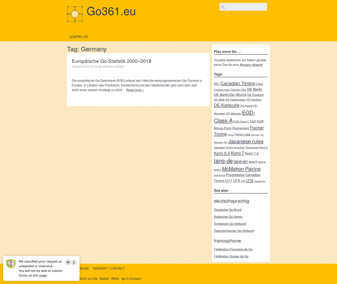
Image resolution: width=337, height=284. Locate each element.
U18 (243, 181)
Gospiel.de (78, 36)
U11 (228, 180)
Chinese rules (222, 89)
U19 (249, 180)
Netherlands (219, 175)
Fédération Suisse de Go (231, 256)
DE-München (233, 113)
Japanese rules (245, 141)
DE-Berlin (254, 89)
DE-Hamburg (254, 99)
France (230, 134)
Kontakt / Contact (109, 268)
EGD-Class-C (241, 121)
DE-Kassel (246, 105)
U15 (236, 180)
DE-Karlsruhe (226, 105)
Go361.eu (111, 10)
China (259, 84)
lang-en (241, 161)
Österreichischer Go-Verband (234, 230)
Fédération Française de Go (233, 249)
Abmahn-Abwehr (251, 64)
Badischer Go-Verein (228, 216)
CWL (243, 89)
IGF (225, 142)
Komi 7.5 (252, 153)
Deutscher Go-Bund (227, 209)
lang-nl (217, 169)
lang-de (223, 160)
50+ (217, 83)
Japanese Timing (223, 147)
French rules (243, 134)
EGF (253, 121)
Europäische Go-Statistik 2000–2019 (111, 60)
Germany (255, 134)
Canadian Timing (238, 83)
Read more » (135, 90)
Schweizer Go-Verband (230, 223)
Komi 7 (237, 153)
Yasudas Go (259, 181)
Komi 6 (264, 147)
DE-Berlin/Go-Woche (230, 94)
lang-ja (262, 162)
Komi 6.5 (222, 153)
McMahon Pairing (241, 168)
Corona (235, 89)
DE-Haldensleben (236, 99)
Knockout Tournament (246, 147)
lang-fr (252, 161)
